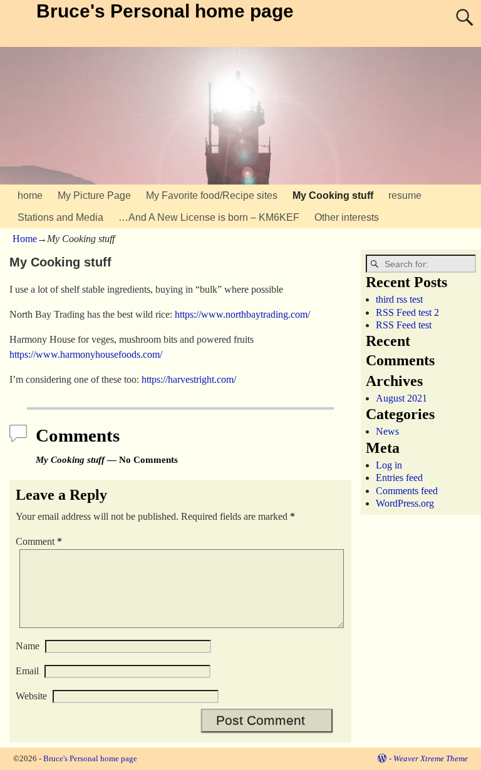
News (387, 431)
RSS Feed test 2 (407, 312)
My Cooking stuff (332, 195)
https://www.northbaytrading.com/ (242, 314)
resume (405, 195)
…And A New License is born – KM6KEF (208, 217)
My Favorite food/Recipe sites (211, 195)
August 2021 (401, 398)
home (30, 195)
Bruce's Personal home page (165, 11)
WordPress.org (405, 503)
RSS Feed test (404, 325)
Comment (39, 541)
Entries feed (399, 477)
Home (25, 238)
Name (27, 646)
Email (27, 671)
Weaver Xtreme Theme (430, 758)
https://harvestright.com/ (189, 379)
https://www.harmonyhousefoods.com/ (85, 354)
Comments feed (407, 490)
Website (31, 696)
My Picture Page (94, 195)
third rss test (399, 299)
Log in (389, 465)
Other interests (346, 217)
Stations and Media (60, 217)
